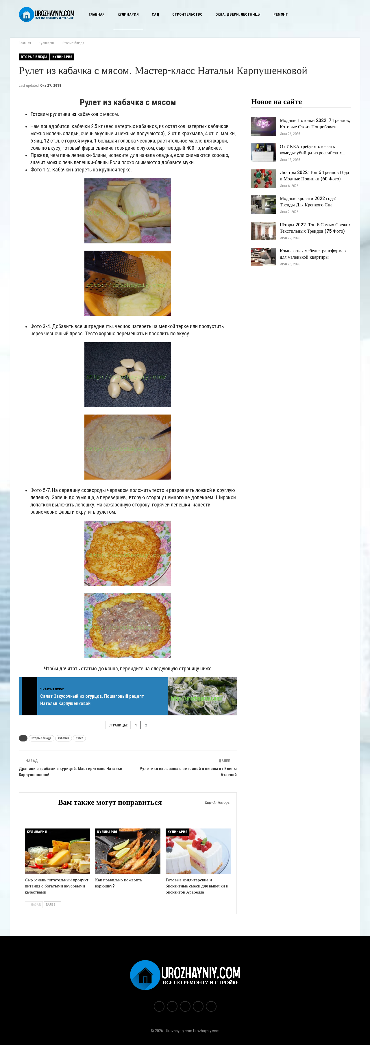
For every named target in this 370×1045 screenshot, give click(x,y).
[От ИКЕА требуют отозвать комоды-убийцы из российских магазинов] (263, 152)
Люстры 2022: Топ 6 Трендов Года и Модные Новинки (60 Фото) (314, 175)
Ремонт (280, 14)
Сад (155, 14)
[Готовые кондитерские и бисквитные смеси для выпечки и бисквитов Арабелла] (198, 851)
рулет (79, 738)
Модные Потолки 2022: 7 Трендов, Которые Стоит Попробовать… (315, 123)
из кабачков (84, 114)
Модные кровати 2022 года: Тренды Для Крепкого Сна (308, 201)
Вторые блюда (34, 57)
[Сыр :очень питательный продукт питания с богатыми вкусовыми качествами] (57, 851)
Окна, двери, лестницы (237, 14)
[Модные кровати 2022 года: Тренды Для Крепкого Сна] (263, 204)
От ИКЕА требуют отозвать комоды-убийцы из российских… (312, 149)
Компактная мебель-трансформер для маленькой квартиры (313, 254)
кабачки (63, 738)
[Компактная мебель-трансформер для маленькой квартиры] (263, 257)
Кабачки (61, 170)
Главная (97, 14)
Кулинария (128, 14)
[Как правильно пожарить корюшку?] (127, 851)
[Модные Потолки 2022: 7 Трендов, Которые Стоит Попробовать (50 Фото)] (263, 126)
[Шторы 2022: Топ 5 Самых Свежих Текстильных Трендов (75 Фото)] (263, 231)
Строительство (187, 14)
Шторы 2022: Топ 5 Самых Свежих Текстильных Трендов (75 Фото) (315, 228)
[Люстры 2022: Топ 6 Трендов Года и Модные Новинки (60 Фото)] (263, 178)
